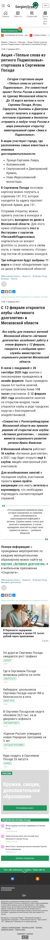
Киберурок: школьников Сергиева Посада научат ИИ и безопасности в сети (23, 693)
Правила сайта (20, 930)
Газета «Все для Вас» (45, 20)
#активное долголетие (11, 582)
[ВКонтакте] (2, 291)
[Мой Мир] (13, 291)
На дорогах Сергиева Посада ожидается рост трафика (23, 654)
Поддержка (21, 934)
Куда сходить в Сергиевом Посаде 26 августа (21, 757)
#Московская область (10, 276)
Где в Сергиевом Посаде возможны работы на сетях (21, 673)
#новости (26, 276)
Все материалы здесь (25, 808)
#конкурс (5, 279)
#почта (14, 279)
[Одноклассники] (6, 291)
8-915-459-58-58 (6, 890)
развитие (30, 934)
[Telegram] (10, 291)
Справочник (32, 16)
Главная (5, 16)
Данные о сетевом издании (11, 927)
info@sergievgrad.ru (8, 888)
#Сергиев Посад (40, 276)
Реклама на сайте (28, 927)
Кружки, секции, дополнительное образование (21, 790)
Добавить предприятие (25, 858)
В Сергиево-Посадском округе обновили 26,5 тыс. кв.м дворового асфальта (23, 715)
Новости (18, 16)
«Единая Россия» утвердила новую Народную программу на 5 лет (24, 737)
